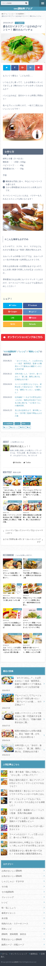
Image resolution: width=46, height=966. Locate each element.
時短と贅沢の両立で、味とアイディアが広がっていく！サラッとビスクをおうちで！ (26, 783)
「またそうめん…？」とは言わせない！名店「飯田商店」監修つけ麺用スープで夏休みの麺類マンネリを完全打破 (29, 365)
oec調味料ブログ (23, 8)
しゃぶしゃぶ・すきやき (13, 881)
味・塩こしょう (9, 907)
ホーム (5, 954)
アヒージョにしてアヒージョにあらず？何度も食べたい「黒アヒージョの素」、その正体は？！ (22, 701)
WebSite (18, 462)
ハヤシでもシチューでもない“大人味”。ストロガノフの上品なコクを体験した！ (27, 802)
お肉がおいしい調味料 (12, 870)
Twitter (28, 462)
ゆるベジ (15, 427)
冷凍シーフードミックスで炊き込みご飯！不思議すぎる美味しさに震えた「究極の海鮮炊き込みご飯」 (22, 719)
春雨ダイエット (9, 913)
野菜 (23, 427)
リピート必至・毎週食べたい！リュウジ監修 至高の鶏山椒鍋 (26, 811)
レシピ (22, 351)
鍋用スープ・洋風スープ (13, 944)
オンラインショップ (19, 954)
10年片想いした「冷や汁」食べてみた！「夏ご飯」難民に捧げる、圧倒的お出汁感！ (28, 376)
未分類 (5, 918)
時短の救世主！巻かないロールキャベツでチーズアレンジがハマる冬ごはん (26, 792)
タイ (6, 427)
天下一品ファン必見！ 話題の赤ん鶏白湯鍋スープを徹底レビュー (26, 819)
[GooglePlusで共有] (23, 67)
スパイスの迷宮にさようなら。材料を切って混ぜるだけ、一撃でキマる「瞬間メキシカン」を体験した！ (28, 388)
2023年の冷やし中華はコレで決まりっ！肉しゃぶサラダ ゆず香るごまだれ (26, 844)
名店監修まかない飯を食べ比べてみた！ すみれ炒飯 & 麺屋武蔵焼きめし (26, 852)
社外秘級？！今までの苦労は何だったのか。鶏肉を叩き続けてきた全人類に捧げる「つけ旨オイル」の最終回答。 (28, 401)
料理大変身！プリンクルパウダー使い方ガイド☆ (26, 827)
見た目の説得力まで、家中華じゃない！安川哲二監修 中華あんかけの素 (28, 413)
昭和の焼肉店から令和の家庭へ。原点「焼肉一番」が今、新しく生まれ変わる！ (22, 735)
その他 (5, 886)
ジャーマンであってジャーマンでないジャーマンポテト (24, 531)
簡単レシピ (34, 351)
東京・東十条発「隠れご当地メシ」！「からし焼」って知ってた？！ (26, 773)
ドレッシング (8, 897)
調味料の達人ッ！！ (20, 446)
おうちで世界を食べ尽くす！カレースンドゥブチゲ (22, 540)
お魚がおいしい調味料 (12, 876)
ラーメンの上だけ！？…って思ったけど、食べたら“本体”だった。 (26, 836)
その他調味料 (10, 351)
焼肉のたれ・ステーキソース (15, 923)
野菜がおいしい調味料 (12, 939)
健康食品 (34, 954)
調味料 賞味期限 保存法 (14, 934)
